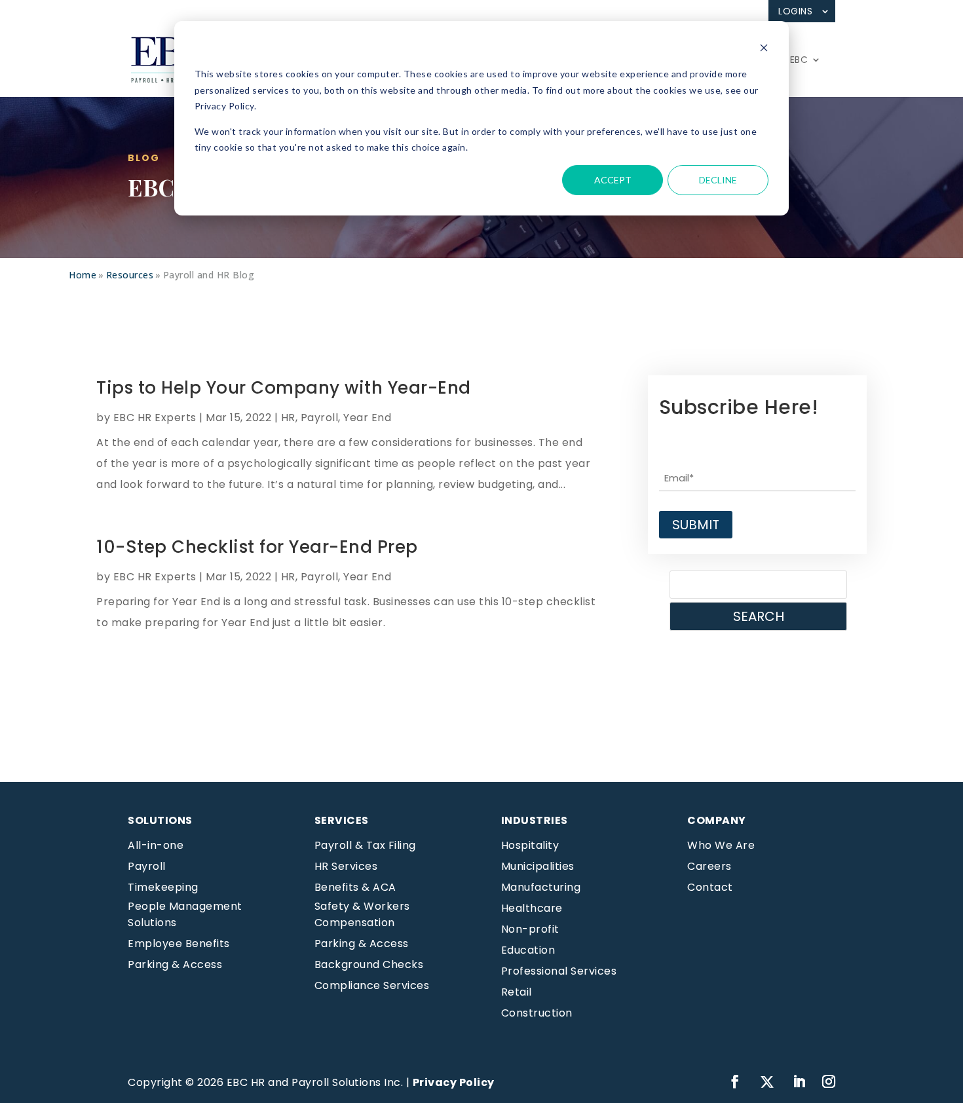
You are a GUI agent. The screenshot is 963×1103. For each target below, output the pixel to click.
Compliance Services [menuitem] (372, 985)
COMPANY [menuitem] (716, 820)
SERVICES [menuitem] (341, 820)
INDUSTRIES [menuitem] (534, 820)
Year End (367, 417)
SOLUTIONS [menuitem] (160, 820)
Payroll (320, 417)
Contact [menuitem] (710, 887)
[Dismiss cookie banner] (763, 49)
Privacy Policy (454, 1082)
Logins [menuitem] (795, 11)
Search (758, 616)
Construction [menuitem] (537, 1012)
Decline (718, 179)
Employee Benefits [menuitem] (179, 943)
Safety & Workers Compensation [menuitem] (362, 914)
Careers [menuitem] (709, 866)
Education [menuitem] (528, 950)
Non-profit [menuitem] (530, 929)
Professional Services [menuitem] (559, 971)
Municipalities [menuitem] (538, 866)
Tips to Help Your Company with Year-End (283, 388)
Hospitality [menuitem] (530, 845)
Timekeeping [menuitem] (163, 887)
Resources (130, 275)
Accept (613, 179)
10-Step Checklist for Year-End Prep (257, 547)
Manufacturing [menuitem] (541, 887)
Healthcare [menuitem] (532, 908)
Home (82, 275)
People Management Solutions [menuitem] (185, 914)
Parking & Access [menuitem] (175, 964)
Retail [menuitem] (516, 992)
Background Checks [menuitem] (369, 964)
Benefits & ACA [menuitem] (355, 887)
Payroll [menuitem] (147, 866)
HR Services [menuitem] (346, 866)
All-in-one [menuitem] (155, 845)
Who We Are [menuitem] (721, 845)
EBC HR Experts (155, 417)
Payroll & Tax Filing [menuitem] (365, 845)
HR (288, 417)
